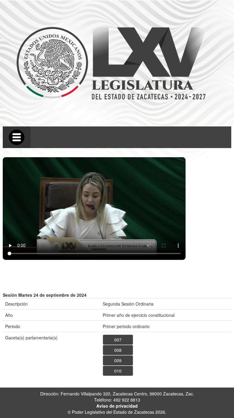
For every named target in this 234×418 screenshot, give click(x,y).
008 (118, 350)
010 (118, 371)
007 (118, 340)
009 (118, 360)
